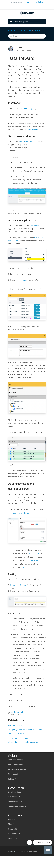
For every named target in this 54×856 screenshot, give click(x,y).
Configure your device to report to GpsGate (25, 730)
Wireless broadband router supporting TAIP (25, 742)
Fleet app (12, 774)
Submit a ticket (17, 2)
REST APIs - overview (16, 734)
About (11, 819)
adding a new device (21, 513)
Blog (10, 824)
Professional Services (17, 769)
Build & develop (14, 764)
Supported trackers (16, 806)
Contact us (13, 834)
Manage (36, 30)
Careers (11, 829)
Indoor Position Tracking (18, 738)
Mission (11, 839)
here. (24, 567)
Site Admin (35, 226)
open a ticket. (32, 129)
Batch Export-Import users (18, 726)
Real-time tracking (16, 760)
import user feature (37, 560)
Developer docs (14, 792)
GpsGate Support (15, 30)
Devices (27, 30)
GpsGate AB (15, 851)
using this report (34, 553)
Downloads (13, 797)
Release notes (14, 802)
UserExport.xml (17, 712)
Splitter (11, 779)
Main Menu (21, 280)
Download (19, 714)
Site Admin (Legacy (27, 108)
